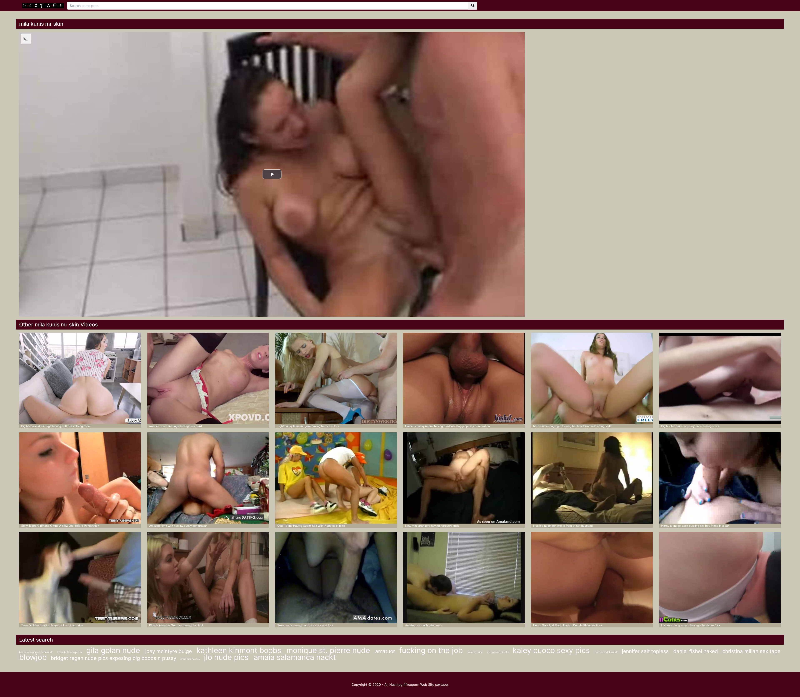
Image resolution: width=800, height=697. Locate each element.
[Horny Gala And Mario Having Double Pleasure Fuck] (592, 577)
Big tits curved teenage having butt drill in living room (56, 426)
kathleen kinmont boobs (239, 650)
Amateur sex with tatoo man (423, 625)
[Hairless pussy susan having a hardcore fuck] (720, 577)
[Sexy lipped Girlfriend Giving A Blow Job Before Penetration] (80, 478)
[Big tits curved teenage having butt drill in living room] (80, 378)
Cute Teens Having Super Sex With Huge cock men (311, 525)
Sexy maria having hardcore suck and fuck (305, 625)
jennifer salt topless (646, 651)
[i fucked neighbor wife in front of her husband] (592, 478)
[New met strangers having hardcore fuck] (464, 478)
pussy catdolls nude (607, 652)
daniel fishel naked (696, 651)
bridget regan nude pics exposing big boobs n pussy (113, 658)
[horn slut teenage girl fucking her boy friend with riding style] (592, 378)
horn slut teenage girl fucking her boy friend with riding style (572, 426)
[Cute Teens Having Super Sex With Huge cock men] (336, 478)
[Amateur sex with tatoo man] (464, 577)
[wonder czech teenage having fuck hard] (208, 378)
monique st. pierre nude (329, 650)
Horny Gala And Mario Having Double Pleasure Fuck (567, 625)
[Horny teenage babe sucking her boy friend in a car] (720, 478)
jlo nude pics (227, 657)
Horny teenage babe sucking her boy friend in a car (695, 525)
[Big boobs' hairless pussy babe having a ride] (720, 378)
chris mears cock (190, 659)
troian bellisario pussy (69, 652)
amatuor (385, 651)
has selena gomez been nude (36, 652)
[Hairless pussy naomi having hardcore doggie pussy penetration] (464, 378)
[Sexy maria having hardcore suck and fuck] (336, 577)
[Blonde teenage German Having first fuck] (208, 577)
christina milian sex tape (751, 651)
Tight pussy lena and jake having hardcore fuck (308, 426)
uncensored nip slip (498, 652)
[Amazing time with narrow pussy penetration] (208, 478)
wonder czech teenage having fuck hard (175, 426)
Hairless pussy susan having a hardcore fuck (690, 625)
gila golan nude (114, 650)
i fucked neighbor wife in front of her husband (563, 525)
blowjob (33, 657)
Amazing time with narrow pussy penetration (178, 525)
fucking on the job (431, 650)
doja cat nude (475, 652)
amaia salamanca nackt (295, 657)
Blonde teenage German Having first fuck (176, 625)
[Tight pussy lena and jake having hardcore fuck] (336, 378)
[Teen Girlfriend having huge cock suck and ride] (80, 577)
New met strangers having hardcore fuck (432, 525)
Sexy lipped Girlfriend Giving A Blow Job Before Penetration (60, 525)
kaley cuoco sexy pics (552, 650)
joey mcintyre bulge (169, 651)
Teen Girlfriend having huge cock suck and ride (52, 625)
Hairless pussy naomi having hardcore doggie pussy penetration (447, 426)
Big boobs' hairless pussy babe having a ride (690, 426)
